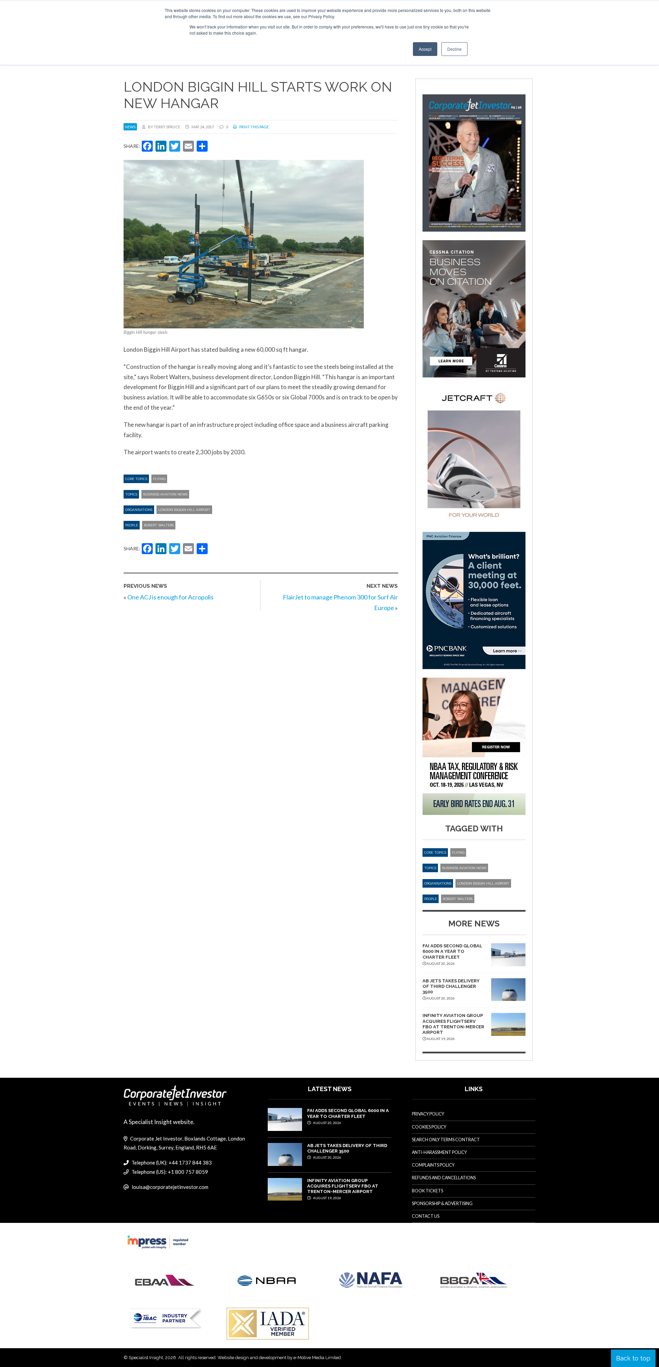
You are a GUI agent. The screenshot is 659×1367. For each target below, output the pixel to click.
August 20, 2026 (326, 1123)
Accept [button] (425, 49)
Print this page (254, 127)
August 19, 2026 (326, 1198)
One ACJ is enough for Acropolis (170, 597)
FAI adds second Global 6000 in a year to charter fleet (452, 951)
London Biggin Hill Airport (184, 510)
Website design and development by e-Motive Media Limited (279, 1357)
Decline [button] (454, 49)
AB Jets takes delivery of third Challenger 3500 (451, 986)
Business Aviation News (165, 494)
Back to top (633, 1358)
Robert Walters (159, 525)
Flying (159, 479)
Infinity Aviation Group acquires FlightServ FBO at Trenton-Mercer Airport (453, 1024)
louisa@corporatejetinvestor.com (170, 1187)
